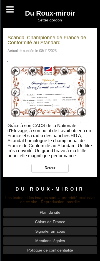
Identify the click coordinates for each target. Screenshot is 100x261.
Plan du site (50, 212)
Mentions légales (50, 240)
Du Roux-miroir (50, 13)
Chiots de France (50, 222)
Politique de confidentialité (50, 250)
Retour (50, 168)
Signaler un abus (50, 231)
